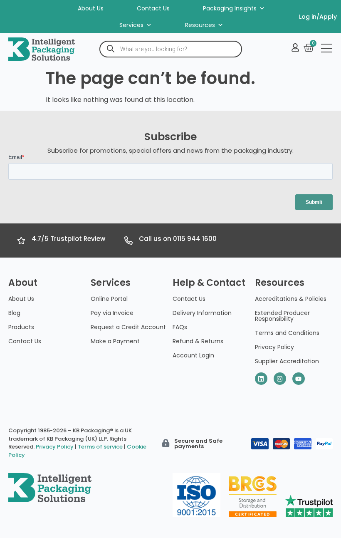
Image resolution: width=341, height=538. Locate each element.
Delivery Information (202, 313)
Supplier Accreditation (287, 361)
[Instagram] (280, 378)
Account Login (193, 355)
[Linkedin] (261, 378)
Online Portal (109, 299)
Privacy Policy (274, 347)
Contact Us (153, 8)
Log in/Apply (318, 16)
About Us (91, 8)
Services (131, 25)
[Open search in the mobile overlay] (171, 49)
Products (21, 327)
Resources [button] (200, 25)
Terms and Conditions (287, 333)
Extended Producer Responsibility (282, 316)
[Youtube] (298, 378)
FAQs (180, 327)
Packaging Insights (230, 8)
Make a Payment (115, 341)
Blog (14, 313)
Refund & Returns (198, 341)
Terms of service (100, 447)
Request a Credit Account (128, 327)
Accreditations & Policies (290, 299)
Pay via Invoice (112, 313)
